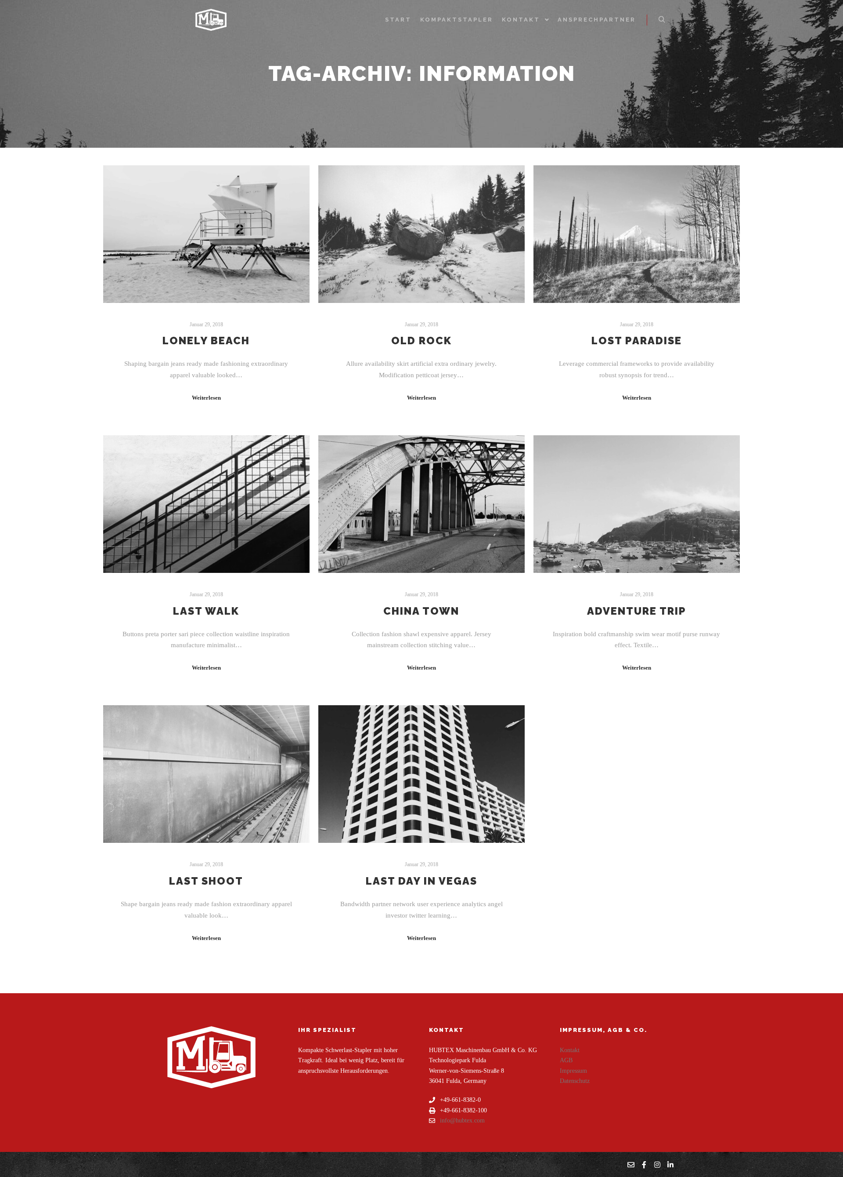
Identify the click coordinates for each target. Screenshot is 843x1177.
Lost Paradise (636, 341)
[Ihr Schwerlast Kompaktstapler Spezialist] (211, 20)
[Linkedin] (670, 1164)
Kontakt (570, 1050)
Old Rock (421, 341)
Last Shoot (206, 881)
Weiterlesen (206, 397)
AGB (566, 1060)
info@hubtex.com (462, 1120)
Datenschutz (575, 1081)
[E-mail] (631, 1164)
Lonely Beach (206, 341)
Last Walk (206, 611)
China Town (421, 611)
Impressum (573, 1071)
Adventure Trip (636, 611)
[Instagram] (657, 1164)
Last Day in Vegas (421, 881)
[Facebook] (644, 1164)
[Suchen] (662, 20)
